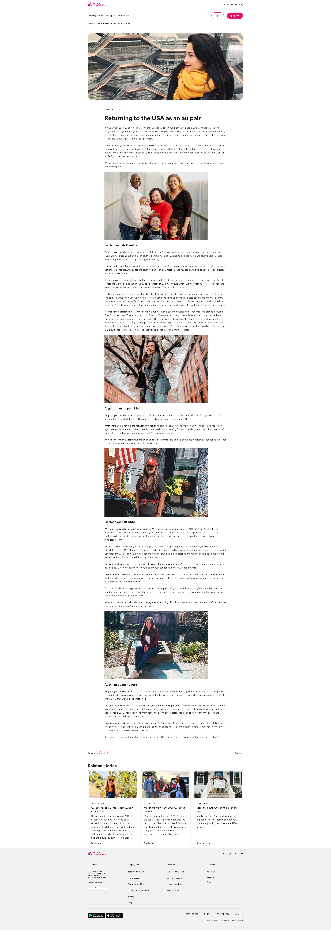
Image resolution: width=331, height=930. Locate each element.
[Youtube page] (242, 854)
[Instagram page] (230, 854)
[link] (90, 23)
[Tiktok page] (236, 854)
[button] (218, 16)
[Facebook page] (223, 854)
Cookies (239, 914)
